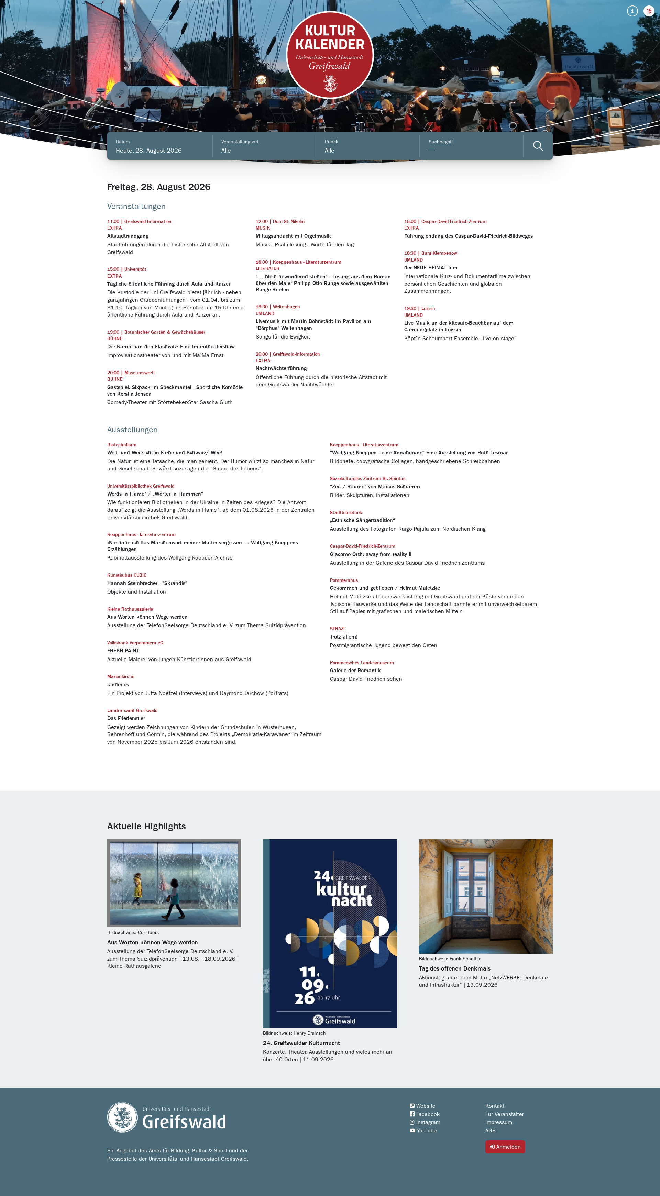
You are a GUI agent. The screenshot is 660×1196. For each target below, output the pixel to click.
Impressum (498, 1122)
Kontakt (494, 1106)
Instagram (427, 1122)
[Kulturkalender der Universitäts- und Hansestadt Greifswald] (330, 55)
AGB (490, 1130)
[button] (649, 10)
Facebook (427, 1114)
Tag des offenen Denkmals (455, 969)
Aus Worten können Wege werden (152, 943)
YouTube (426, 1130)
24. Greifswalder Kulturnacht (301, 1043)
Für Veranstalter (504, 1114)
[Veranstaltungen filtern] (538, 146)
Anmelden (508, 1147)
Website (425, 1106)
